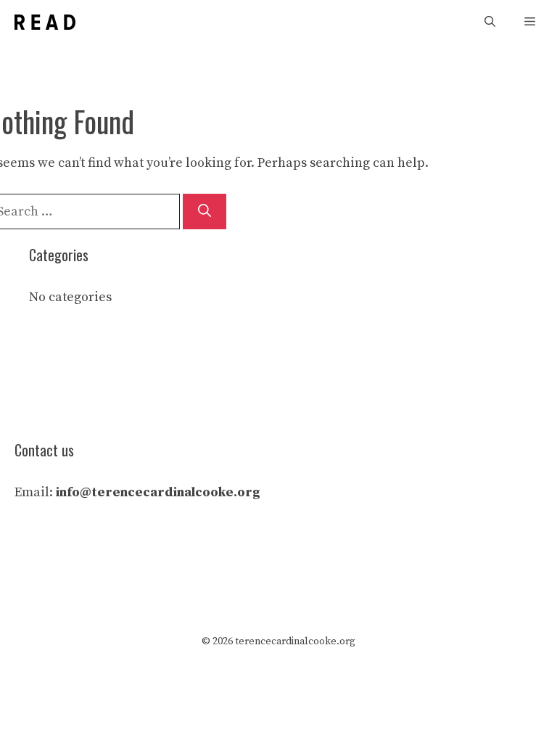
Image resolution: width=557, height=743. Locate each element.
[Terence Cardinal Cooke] (45, 22)
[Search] (204, 211)
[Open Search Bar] (490, 22)
